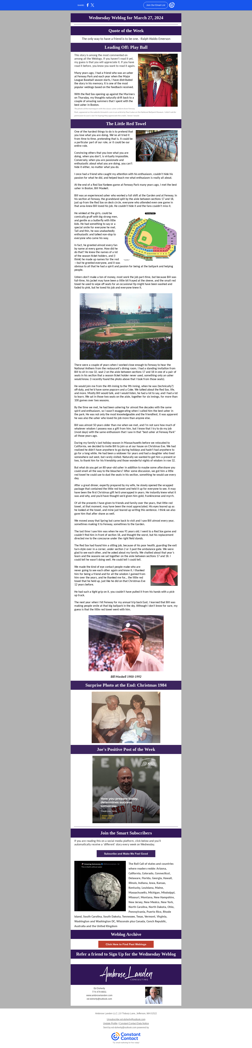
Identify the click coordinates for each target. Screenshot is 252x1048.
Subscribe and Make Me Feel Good (126, 853)
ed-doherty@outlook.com (124, 1027)
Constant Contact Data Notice (134, 1023)
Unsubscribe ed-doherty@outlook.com (126, 1019)
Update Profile (110, 1023)
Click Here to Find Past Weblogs (126, 944)
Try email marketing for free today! (126, 1043)
